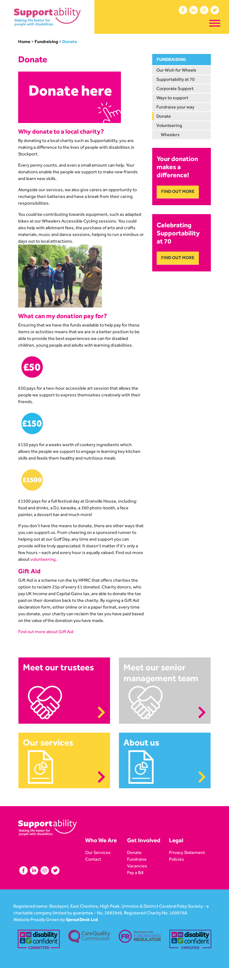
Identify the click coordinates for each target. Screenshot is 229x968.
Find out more (177, 191)
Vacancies (137, 865)
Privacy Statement (187, 852)
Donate (163, 116)
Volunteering (169, 125)
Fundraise (137, 859)
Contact (93, 859)
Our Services (98, 852)
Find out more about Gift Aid (45, 631)
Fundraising (46, 41)
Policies (176, 859)
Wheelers (170, 134)
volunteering (43, 559)
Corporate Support (175, 88)
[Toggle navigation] (215, 24)
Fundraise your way (175, 107)
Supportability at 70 (175, 79)
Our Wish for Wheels (176, 70)
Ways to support (172, 97)
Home (24, 41)
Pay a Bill (135, 872)
